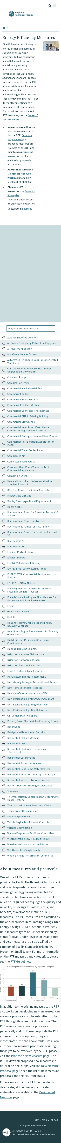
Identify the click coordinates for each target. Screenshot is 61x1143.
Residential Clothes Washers (23, 738)
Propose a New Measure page (30, 1056)
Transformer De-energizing (22, 811)
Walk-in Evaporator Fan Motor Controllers (30, 833)
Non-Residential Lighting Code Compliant (30, 698)
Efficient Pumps (16, 557)
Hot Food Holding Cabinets (22, 648)
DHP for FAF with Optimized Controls (28, 490)
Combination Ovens (18, 382)
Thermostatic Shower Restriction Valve (29, 805)
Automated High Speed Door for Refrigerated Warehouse (32, 361)
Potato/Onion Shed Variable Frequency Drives (32, 721)
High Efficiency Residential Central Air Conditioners (28, 641)
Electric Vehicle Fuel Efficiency (24, 563)
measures (26, 208)
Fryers (10, 606)
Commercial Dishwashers (21, 421)
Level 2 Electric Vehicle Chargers (25, 671)
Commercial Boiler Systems (22, 399)
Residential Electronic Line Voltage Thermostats (27, 750)
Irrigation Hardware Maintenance (25, 654)
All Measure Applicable (20, 348)
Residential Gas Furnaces (21, 757)
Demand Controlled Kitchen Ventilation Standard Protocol (29, 483)
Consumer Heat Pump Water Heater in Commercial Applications (28, 468)
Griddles (11, 617)
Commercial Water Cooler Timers (26, 450)
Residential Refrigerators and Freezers (28, 780)
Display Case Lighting (19, 495)
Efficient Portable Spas (20, 552)
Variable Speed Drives (19, 816)
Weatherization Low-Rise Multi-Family (28, 838)
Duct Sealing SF (15, 546)
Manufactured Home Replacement (26, 676)
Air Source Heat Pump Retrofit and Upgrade (31, 343)
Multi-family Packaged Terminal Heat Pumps (32, 682)
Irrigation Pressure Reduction (23, 665)
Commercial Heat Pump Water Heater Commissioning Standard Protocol (28, 429)
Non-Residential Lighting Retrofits (27, 710)
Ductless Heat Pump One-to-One (25, 521)
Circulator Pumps (17, 377)
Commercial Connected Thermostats (28, 410)
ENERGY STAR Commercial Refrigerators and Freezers (32, 576)
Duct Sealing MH (16, 540)
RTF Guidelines (20, 961)
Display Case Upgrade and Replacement (29, 501)
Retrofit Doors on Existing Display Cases (29, 785)
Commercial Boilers (18, 394)
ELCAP (54, 1120)
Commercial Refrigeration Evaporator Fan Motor (30, 443)
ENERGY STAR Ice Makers (21, 583)
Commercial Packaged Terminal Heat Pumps (32, 436)
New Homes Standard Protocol (24, 687)
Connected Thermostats (21, 461)
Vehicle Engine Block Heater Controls (28, 822)
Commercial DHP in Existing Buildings (28, 416)
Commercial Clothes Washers (23, 405)
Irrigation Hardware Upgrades (24, 659)
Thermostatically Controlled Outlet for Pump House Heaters (33, 798)
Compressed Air (16, 455)
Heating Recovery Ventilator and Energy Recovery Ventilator (29, 624)
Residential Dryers (17, 743)
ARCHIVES (40, 1120)
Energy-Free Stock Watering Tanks (26, 568)
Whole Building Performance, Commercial (30, 855)
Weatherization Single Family (23, 850)
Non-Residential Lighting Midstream (27, 704)
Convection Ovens (17, 475)
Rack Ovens (13, 726)
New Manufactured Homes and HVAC (27, 693)
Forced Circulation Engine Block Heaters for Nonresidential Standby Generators (31, 599)
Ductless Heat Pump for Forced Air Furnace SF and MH (32, 514)
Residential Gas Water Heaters (24, 763)
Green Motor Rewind (18, 611)
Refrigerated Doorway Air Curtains (26, 732)
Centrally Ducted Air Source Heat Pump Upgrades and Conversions (29, 370)
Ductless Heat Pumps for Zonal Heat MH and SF (32, 533)
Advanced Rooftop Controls (22, 337)
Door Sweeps (14, 506)
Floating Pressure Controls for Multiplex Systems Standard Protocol (30, 590)
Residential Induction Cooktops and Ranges (31, 774)
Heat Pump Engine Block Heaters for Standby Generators (32, 633)
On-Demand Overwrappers (22, 715)
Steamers (12, 791)
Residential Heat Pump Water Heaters (28, 768)
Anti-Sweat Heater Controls (23, 354)
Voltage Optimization (19, 827)
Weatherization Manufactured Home (27, 844)
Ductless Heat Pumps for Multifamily (28, 526)
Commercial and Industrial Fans (24, 388)
